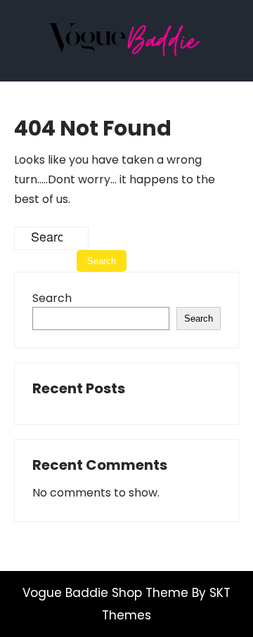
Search (52, 298)
